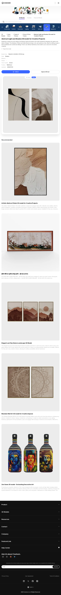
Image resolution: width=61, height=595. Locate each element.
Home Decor (8, 35)
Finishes (29, 17)
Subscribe (56, 566)
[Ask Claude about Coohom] (10, 556)
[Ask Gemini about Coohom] (14, 556)
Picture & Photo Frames (27, 35)
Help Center (5, 548)
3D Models (22, 17)
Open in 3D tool (45, 71)
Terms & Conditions (54, 576)
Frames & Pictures (16, 35)
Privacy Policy (5, 576)
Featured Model (38, 17)
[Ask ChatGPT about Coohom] (2, 556)
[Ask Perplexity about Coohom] (6, 556)
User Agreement (29, 576)
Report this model (7, 48)
